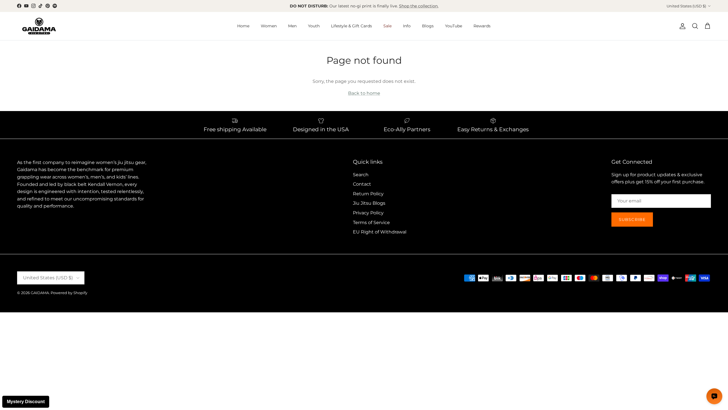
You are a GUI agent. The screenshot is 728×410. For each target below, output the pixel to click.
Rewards (482, 25)
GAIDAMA (40, 292)
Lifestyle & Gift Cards (351, 25)
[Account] (681, 26)
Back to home (364, 93)
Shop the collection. (419, 6)
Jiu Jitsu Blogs (369, 203)
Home (243, 25)
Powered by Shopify (69, 292)
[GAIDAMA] (39, 26)
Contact (362, 184)
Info (407, 25)
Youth (314, 25)
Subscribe (632, 219)
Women (269, 25)
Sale (387, 25)
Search (361, 174)
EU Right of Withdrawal (379, 232)
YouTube (453, 25)
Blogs (428, 25)
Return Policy (368, 193)
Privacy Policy (368, 213)
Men (292, 25)
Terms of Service (371, 222)
